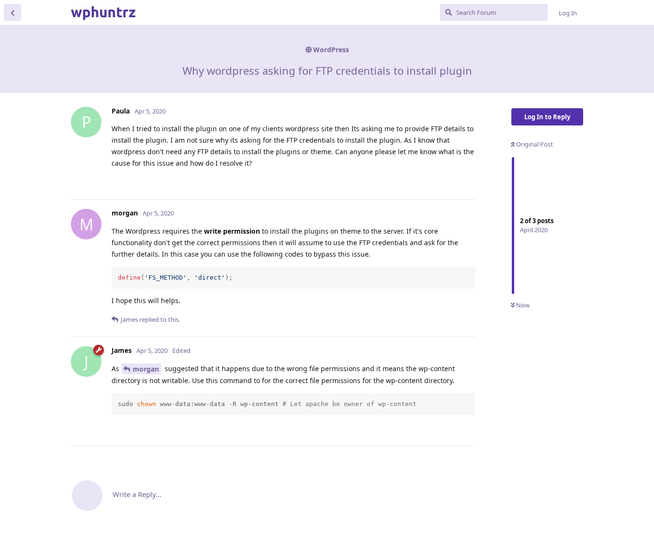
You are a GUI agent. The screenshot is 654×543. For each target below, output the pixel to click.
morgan (146, 368)
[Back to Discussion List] (12, 12)
